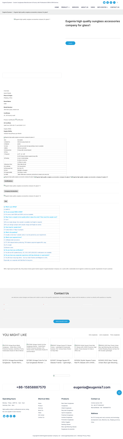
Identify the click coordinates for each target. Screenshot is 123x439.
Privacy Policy (86, 435)
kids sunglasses (93, 335)
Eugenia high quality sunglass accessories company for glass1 (31, 12)
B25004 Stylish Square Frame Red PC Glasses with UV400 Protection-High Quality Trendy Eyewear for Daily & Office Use (85, 361)
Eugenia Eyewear (7, 12)
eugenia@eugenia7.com (91, 387)
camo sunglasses (104, 335)
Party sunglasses (115, 335)
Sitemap (79, 435)
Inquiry (70, 43)
